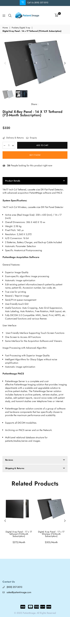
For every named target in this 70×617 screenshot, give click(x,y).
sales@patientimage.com (19, 592)
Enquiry (33, 137)
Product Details (12, 180)
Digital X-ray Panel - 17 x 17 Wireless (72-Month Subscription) (51, 534)
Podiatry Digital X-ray (21, 27)
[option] (35, 63)
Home (5, 27)
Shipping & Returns (14, 468)
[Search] (10, 15)
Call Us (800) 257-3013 (37, 2)
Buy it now (35, 155)
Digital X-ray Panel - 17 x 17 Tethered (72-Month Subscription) (19, 534)
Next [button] (64, 63)
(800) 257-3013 (14, 587)
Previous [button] (5, 63)
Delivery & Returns (15, 137)
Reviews (9, 459)
